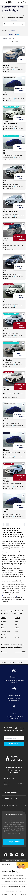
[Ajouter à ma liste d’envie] (23, 48)
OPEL (16, 631)
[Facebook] (5, 854)
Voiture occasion (12, 662)
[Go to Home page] (9, 2)
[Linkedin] (22, 854)
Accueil (4, 662)
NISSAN (17, 621)
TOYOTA (17, 628)
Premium (4, 652)
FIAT (2, 628)
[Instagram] (11, 854)
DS (2, 624)
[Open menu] (2, 2)
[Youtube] (16, 854)
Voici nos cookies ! (7, 888)
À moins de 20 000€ (20, 652)
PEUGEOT (4, 621)
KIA (16, 634)
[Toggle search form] (19, 2)
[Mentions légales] (23, 88)
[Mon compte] (23, 2)
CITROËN (3, 618)
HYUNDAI (4, 638)
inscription (15, 744)
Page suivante (24, 524)
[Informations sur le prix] (23, 59)
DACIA (16, 624)
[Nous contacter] (26, 2)
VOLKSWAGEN (5, 631)
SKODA (17, 638)
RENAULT (17, 618)
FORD (3, 634)
